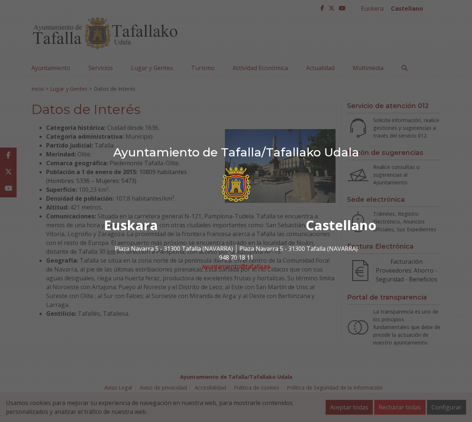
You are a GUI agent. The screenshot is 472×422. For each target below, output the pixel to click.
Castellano (341, 225)
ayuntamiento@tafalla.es (236, 266)
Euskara (131, 225)
